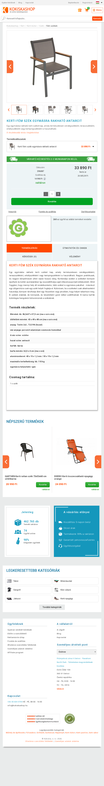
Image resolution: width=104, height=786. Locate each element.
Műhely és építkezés (15, 733)
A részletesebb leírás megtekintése (23, 133)
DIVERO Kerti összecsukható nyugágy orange (73, 477)
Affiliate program (15, 652)
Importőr (12, 212)
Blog (20, 3)
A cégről (60, 630)
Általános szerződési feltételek (22, 645)
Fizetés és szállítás (47, 212)
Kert (23, 26)
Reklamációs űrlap (16, 637)
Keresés (97, 18)
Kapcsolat (30, 3)
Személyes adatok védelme (20, 649)
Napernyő (59, 733)
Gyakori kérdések (8, 3)
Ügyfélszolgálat (88, 212)
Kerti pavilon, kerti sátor (87, 733)
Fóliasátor (30, 733)
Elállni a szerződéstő (17, 634)
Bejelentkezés (73, 3)
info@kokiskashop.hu (18, 706)
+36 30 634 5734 (15, 702)
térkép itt (60, 689)
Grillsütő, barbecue (45, 733)
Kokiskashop (12, 26)
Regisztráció (87, 3)
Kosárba (52, 201)
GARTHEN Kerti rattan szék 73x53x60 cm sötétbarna (25, 477)
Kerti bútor (32, 26)
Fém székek (52, 26)
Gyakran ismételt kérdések (20, 630)
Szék (41, 26)
